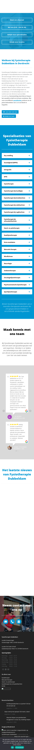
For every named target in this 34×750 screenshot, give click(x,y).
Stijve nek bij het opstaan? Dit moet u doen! (17, 711)
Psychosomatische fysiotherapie (15, 285)
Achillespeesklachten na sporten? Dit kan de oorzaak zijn (15, 513)
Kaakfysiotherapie (10, 235)
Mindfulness (8, 256)
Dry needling (8, 155)
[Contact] (18, 621)
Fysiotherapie (9, 184)
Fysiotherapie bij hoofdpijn (13, 191)
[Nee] (32, 744)
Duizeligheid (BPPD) (11, 163)
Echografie (7, 170)
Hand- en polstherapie (11, 228)
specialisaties (17, 100)
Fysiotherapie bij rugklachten (14, 212)
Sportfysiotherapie (10, 292)
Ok (12, 747)
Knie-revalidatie (9, 242)
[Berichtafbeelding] (3, 704)
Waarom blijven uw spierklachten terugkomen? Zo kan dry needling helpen (16, 581)
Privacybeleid (19, 747)
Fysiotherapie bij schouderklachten (10, 220)
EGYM (3, 686)
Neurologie (8, 263)
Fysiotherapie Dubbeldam (9, 734)
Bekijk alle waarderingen (21, 736)
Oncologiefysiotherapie (12, 278)
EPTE (5, 177)
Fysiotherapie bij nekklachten (14, 205)
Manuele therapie (10, 249)
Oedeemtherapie (10, 271)
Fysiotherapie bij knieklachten (14, 198)
